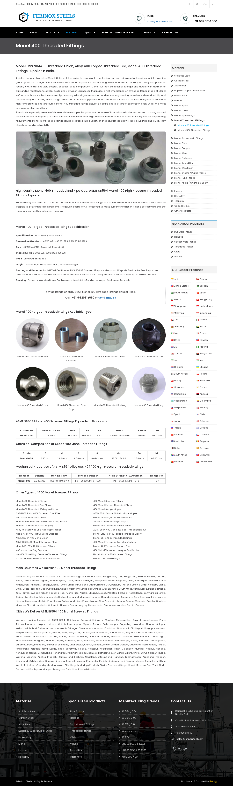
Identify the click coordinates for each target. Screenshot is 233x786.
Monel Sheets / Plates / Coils (190, 173)
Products (52, 32)
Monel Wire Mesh (183, 168)
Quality (90, 32)
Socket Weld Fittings (185, 241)
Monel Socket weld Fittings (188, 138)
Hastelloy (179, 196)
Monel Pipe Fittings (184, 115)
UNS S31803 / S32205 (133, 744)
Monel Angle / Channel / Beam (191, 182)
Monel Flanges (182, 148)
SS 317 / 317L (129, 731)
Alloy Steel (180, 85)
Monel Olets (180, 143)
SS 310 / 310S (129, 718)
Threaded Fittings (183, 246)
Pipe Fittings (77, 711)
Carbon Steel (181, 80)
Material (72, 32)
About (34, 32)
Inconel (178, 191)
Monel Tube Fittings (184, 178)
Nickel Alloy (180, 95)
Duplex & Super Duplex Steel (189, 90)
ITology (213, 781)
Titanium (179, 201)
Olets (177, 251)
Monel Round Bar (183, 163)
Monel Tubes (181, 110)
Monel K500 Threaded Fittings (194, 130)
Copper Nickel (182, 206)
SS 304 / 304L (130, 711)
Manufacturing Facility (118, 32)
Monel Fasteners (183, 158)
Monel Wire (180, 153)
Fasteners (76, 757)
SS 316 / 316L (129, 724)
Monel (22, 744)
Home (19, 32)
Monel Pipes (181, 105)
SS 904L (126, 737)
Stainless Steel (182, 75)
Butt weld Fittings (183, 231)
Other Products (182, 210)
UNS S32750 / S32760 (134, 750)
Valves (178, 256)
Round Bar (76, 750)
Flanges (178, 236)
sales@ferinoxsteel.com (160, 21)
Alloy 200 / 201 (130, 757)
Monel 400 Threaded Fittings (193, 125)
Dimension (148, 32)
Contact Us (170, 32)
